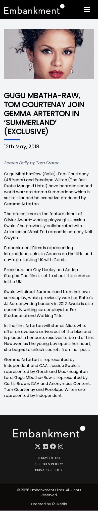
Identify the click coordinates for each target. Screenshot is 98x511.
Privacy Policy (49, 470)
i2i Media (59, 504)
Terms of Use (49, 458)
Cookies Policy (49, 464)
